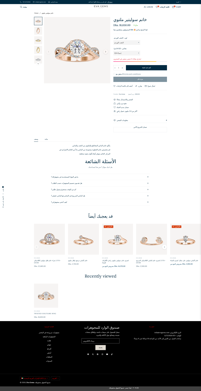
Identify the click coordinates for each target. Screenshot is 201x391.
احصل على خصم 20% (3, 202)
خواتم (49, 345)
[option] (77, 50)
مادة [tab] (46, 139)
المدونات (49, 361)
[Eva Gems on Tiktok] (112, 354)
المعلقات (49, 357)
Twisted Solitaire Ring (45, 313)
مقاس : (120, 48)
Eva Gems (37, 258)
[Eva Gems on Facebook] (88, 354)
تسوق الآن (109, 2)
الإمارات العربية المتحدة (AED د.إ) (35, 378)
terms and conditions (132, 74)
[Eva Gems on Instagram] (103, 354)
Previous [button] (48, 51)
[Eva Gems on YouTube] (107, 354)
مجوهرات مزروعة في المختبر (49, 332)
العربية (177, 2)
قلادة (49, 341)
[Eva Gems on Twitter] (93, 354)
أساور (49, 353)
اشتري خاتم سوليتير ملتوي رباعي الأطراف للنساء (115, 262)
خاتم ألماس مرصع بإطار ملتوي (77, 260)
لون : (120, 38)
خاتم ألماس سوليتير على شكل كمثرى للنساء (184, 260)
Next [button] (105, 51)
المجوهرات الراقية (49, 337)
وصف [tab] (36, 139)
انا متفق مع (128, 74)
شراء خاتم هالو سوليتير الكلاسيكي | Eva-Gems (47, 262)
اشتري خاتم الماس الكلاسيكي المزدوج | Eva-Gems (151, 262)
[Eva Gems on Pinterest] (98, 354)
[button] (24, 7)
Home (36, 13)
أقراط (49, 349)
